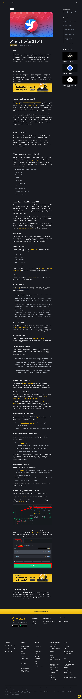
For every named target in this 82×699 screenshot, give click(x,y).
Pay (35, 648)
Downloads (23, 666)
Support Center (67, 662)
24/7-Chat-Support (68, 661)
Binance (24, 496)
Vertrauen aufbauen (24, 658)
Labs (50, 649)
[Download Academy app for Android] (23, 626)
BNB (65, 648)
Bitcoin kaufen (52, 672)
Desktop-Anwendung (25, 668)
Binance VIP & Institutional (55, 648)
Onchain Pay (52, 651)
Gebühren (66, 667)
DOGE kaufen (52, 677)
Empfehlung (66, 646)
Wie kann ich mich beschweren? (70, 677)
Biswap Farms (34, 249)
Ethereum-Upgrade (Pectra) (55, 670)
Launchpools (21, 470)
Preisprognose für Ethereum (55, 669)
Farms (22, 443)
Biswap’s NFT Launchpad (22, 327)
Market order (36, 532)
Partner (65, 644)
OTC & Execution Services (69, 649)
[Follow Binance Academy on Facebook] (58, 618)
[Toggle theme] (79, 2)
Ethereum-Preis (53, 662)
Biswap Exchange (20, 205)
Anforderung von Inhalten (49, 621)
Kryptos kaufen (38, 646)
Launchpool (41, 268)
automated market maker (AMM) (32, 102)
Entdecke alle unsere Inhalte (40, 611)
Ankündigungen (24, 648)
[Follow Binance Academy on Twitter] (60, 617)
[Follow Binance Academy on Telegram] (62, 618)
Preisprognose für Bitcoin (54, 667)
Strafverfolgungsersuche (69, 675)
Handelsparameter (67, 672)
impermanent (34, 418)
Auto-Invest (37, 660)
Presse (22, 651)
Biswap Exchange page (27, 423)
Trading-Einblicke (67, 653)
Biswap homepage (27, 383)
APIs (65, 669)
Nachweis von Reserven (68, 654)
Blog (21, 660)
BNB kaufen (52, 674)
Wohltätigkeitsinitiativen (39, 666)
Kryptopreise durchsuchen (55, 659)
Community (23, 661)
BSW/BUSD (22, 501)
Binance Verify (67, 670)
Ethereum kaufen (53, 679)
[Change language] (76, 2)
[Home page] (6, 2)
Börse (36, 644)
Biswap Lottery (32, 277)
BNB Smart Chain (34, 105)
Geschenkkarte (38, 656)
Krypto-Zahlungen (38, 649)
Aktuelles (22, 649)
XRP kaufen (52, 675)
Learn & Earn (52, 657)
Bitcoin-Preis (52, 661)
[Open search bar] (73, 2)
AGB (21, 654)
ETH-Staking (37, 661)
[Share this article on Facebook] (67, 12)
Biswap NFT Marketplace (22, 289)
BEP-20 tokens (20, 104)
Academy (37, 654)
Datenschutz (23, 656)
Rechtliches (23, 653)
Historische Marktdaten (68, 651)
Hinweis (22, 665)
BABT (36, 663)
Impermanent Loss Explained (27, 228)
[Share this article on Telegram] (71, 12)
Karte (36, 653)
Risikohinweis (23, 663)
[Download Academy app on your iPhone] (15, 626)
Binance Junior (38, 651)
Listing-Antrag (52, 646)
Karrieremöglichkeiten (25, 646)
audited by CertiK (35, 161)
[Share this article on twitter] (63, 12)
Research (37, 665)
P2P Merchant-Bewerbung (55, 644)
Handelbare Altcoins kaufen (55, 680)
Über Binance (23, 644)
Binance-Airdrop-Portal (68, 674)
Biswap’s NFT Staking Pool (39, 338)
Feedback (45, 623)
